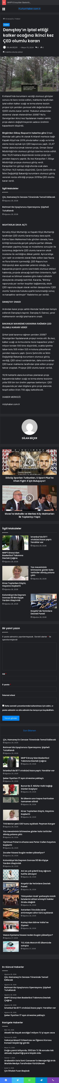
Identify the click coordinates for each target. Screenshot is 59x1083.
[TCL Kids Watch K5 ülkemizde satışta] (11, 946)
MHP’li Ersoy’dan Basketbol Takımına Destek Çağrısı (30, 2)
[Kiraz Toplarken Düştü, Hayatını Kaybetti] (15, 573)
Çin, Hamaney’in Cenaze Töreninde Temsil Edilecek (28, 197)
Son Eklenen (29, 730)
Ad (4, 674)
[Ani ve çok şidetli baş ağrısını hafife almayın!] (11, 875)
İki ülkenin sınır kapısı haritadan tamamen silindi (37, 800)
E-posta (6, 684)
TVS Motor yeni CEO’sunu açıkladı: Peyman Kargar (29, 823)
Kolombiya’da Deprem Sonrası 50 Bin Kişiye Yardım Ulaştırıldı (14, 598)
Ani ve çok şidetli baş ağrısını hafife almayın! (36, 872)
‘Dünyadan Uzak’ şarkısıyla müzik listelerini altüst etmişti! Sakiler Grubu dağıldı (38, 899)
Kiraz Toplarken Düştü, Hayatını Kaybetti (14, 584)
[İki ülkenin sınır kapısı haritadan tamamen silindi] (11, 802)
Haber (17, 19)
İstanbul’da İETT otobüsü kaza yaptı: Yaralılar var (41, 539)
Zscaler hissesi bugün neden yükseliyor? (24, 852)
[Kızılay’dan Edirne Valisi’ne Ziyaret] (11, 926)
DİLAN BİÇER (12, 47)
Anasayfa (9, 19)
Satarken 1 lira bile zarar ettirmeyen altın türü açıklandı (37, 911)
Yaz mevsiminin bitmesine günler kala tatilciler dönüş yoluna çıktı (42, 571)
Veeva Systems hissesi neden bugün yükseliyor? (28, 935)
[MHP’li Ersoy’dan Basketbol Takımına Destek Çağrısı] (15, 543)
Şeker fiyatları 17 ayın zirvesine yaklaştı (23, 778)
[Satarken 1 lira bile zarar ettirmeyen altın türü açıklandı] (11, 913)
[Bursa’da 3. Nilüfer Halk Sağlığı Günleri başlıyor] (11, 789)
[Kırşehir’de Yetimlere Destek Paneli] (44, 601)
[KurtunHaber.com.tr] (29, 8)
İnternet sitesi (8, 695)
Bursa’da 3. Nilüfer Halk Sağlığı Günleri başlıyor (36, 787)
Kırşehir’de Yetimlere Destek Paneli (41, 612)
